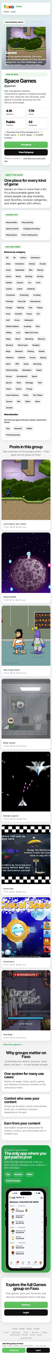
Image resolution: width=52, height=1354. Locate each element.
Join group (26, 144)
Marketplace (15, 1335)
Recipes (25, 1335)
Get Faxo (26, 1305)
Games (32, 1335)
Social (6, 1332)
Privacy (36, 1328)
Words (39, 1335)
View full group (26, 152)
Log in (13, 12)
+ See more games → (12, 1044)
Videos (44, 1332)
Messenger (16, 1332)
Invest (22, 1328)
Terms (29, 1328)
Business (35, 1332)
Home (6, 12)
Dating (26, 1332)
